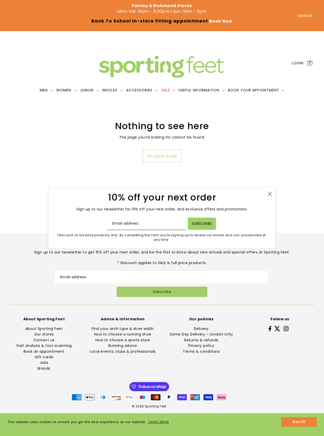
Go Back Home (162, 156)
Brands (44, 368)
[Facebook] (270, 328)
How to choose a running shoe (122, 334)
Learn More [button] (158, 421)
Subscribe (162, 291)
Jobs (44, 362)
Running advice (122, 345)
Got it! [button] (299, 421)
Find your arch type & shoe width (123, 328)
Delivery (201, 328)
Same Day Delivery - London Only (201, 334)
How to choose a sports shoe (122, 340)
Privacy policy (201, 345)
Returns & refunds (201, 340)
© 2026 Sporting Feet (149, 406)
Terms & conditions (201, 351)
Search (305, 15)
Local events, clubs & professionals (123, 351)
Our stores (44, 334)
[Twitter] (277, 328)
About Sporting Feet (44, 328)
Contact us (44, 340)
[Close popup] (270, 194)
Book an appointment (44, 351)
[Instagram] (286, 328)
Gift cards (44, 357)
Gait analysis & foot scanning (44, 345)
